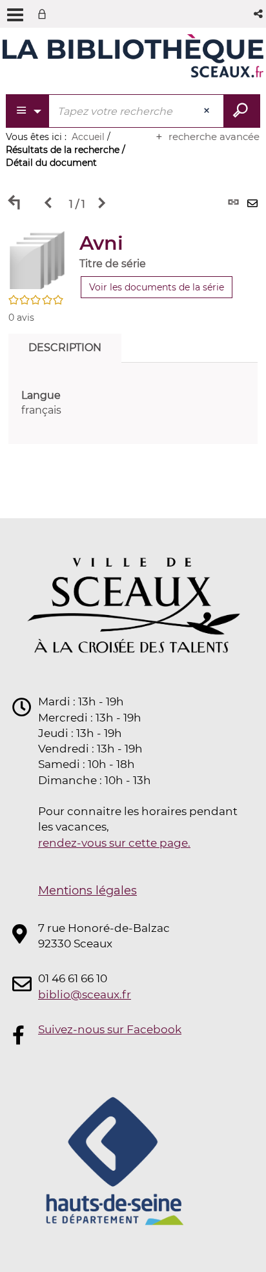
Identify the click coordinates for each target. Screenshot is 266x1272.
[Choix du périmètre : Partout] (28, 111)
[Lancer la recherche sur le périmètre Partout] (241, 111)
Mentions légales (87, 890)
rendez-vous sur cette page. (114, 842)
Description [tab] (64, 347)
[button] (259, 14)
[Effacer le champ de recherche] (207, 111)
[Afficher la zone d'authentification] (44, 14)
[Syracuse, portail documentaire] (133, 56)
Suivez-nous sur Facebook (109, 1029)
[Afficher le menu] (15, 15)
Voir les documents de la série (156, 287)
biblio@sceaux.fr (84, 994)
